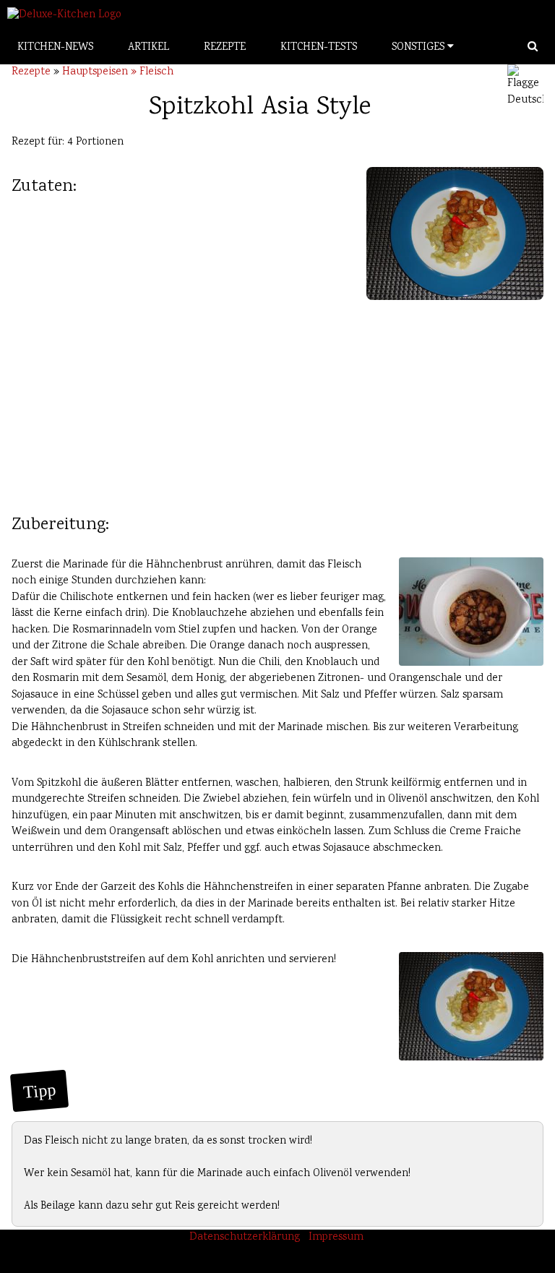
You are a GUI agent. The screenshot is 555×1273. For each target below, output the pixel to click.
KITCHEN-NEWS (55, 48)
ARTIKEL (148, 48)
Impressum (336, 1238)
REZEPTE (225, 48)
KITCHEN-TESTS (318, 48)
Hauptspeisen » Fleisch (117, 72)
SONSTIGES (419, 48)
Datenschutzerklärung (244, 1238)
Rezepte (31, 72)
